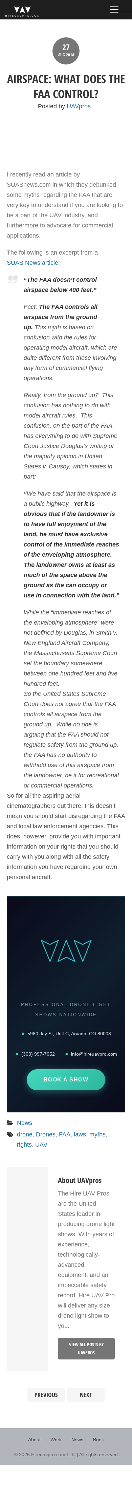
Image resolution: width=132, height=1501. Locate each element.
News (24, 1122)
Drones (46, 1134)
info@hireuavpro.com (94, 1054)
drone (24, 1134)
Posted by (64, 106)
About (34, 1439)
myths (97, 1134)
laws (80, 1134)
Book (98, 1439)
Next (86, 1395)
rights (24, 1144)
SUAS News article (32, 262)
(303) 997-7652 (38, 1054)
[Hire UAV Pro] (22, 11)
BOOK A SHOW (66, 1079)
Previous (46, 1395)
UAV (41, 1144)
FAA (64, 1134)
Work (56, 1439)
